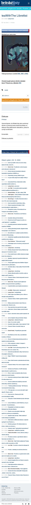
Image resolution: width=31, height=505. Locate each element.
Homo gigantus (23, 468)
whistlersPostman (19, 320)
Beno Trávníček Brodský (14, 468)
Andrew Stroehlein (12, 432)
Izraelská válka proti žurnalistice (15, 218)
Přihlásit (4, 119)
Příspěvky (16, 492)
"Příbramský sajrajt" (20, 241)
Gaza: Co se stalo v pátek (14, 322)
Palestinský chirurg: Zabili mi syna (16, 175)
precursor (17, 186)
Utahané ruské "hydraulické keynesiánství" (18, 428)
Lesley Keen (11, 18)
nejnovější (20, 134)
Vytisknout (6, 95)
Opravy (3, 491)
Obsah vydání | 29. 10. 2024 (11, 160)
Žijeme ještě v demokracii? (19, 290)
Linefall (6, 90)
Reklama (4, 492)
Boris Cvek (10, 167)
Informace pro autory (18, 491)
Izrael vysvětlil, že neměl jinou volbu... (17, 203)
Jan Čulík (10, 188)
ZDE (18, 74)
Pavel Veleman (11, 241)
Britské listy (12, 3)
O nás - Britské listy (6, 487)
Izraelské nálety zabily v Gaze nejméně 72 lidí (18, 324)
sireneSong (17, 247)
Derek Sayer (11, 198)
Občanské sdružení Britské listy (17, 499)
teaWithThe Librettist (19, 430)
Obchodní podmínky (6, 494)
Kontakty (4, 489)
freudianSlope (18, 292)
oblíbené (27, 134)
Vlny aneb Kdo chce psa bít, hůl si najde (17, 307)
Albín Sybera (11, 194)
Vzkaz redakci (17, 489)
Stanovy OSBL (17, 487)
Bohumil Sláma (11, 192)
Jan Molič (10, 290)
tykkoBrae (17, 458)
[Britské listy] (15, 31)
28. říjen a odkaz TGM (21, 192)
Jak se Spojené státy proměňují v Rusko (17, 318)
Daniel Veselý (11, 330)
